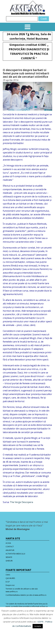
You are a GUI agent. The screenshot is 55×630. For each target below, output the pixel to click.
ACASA (8, 543)
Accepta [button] (37, 626)
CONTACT (10, 546)
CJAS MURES (10, 578)
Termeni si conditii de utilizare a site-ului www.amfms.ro (22, 590)
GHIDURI (9, 561)
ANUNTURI (10, 550)
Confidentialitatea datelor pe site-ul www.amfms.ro (26, 595)
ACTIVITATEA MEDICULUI (15, 554)
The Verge (15, 502)
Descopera (27, 502)
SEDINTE (9, 557)
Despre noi (10, 585)
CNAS (8, 575)
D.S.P (8, 582)
